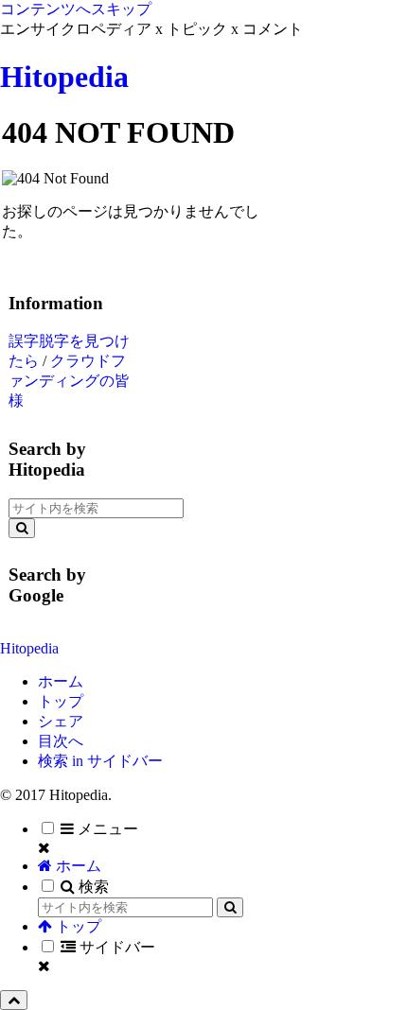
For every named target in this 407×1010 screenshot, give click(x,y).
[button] (22, 528)
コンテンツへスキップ (75, 9)
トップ (60, 701)
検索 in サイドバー (100, 761)
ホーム (60, 681)
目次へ (60, 741)
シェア (60, 721)
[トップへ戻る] (13, 1000)
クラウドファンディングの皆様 (69, 381)
